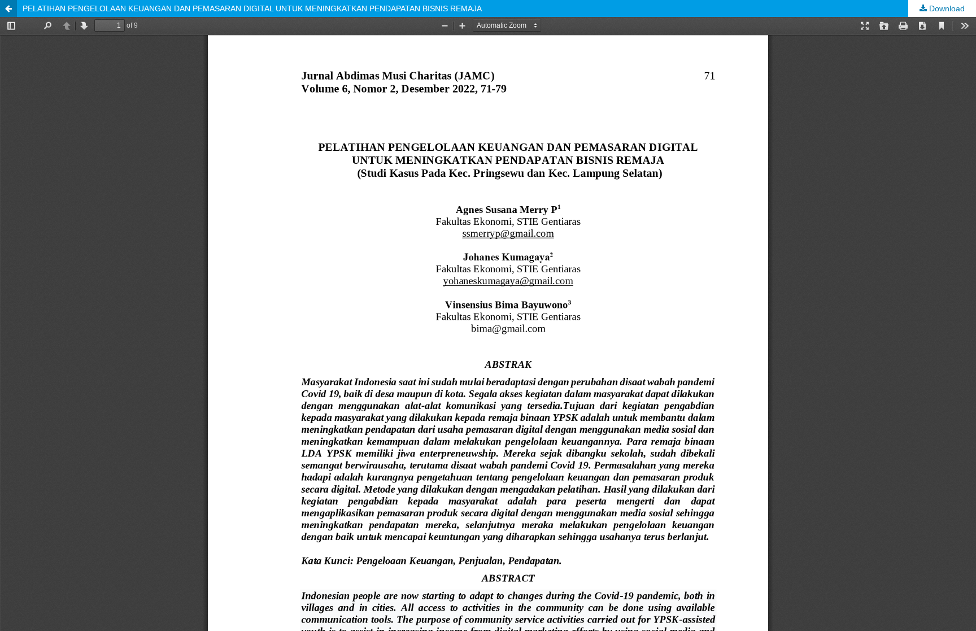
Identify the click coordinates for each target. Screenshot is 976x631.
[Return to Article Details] (8, 8)
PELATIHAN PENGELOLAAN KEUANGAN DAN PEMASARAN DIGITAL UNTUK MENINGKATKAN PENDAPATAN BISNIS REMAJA (252, 8)
